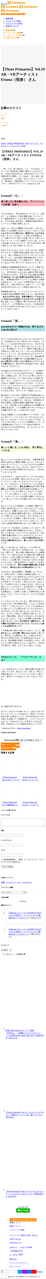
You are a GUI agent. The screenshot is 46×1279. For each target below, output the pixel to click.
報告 (3, 118)
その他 (4, 125)
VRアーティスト (32, 143)
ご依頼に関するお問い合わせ (13, 14)
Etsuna (3, 143)
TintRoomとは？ (16, 1243)
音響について (15, 1223)
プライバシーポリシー (18, 1263)
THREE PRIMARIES (15, 143)
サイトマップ (15, 1267)
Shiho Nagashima (23, 728)
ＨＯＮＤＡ (27, 882)
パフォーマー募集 (17, 1230)
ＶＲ (19, 882)
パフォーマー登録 (8, 748)
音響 (3, 882)
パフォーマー (15, 146)
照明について (15, 1226)
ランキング (11, 882)
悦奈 (23, 146)
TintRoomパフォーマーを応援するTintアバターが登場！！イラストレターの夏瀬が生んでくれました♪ (25, 915)
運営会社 (13, 1259)
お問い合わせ (15, 1239)
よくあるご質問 (16, 1255)
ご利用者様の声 (16, 1251)
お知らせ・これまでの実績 (20, 1247)
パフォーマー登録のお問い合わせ (23, 1235)
